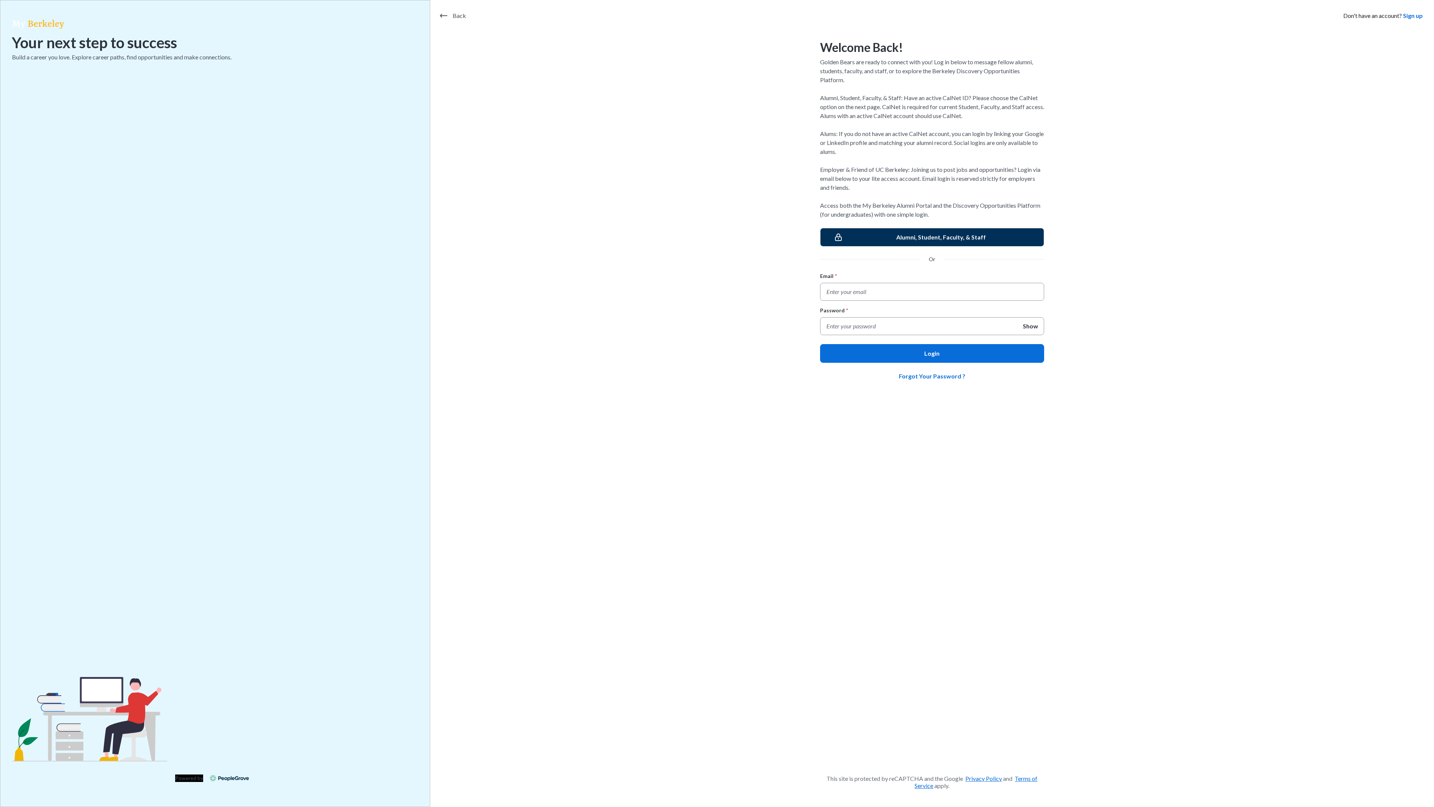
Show (1030, 326)
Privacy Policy (983, 778)
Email (828, 276)
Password (834, 310)
